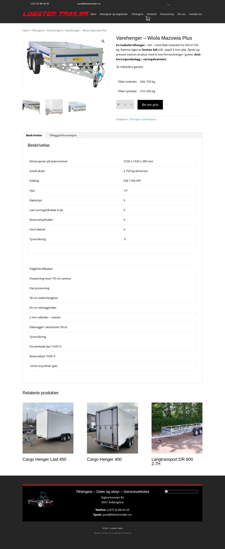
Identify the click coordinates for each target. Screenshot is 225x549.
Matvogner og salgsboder (114, 14)
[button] (103, 41)
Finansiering (167, 14)
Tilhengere (137, 14)
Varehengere (55, 30)
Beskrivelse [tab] (34, 135)
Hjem (93, 14)
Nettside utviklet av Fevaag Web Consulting (112, 533)
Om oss (181, 14)
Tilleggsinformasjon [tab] (63, 135)
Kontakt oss (195, 14)
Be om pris (150, 104)
